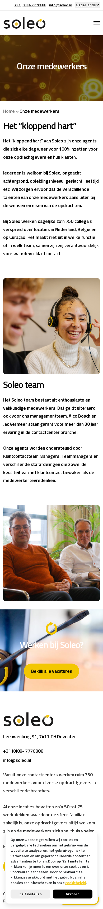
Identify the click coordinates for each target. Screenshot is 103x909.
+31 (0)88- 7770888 (30, 5)
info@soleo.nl (60, 5)
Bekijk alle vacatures (51, 671)
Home (9, 111)
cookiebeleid (75, 882)
